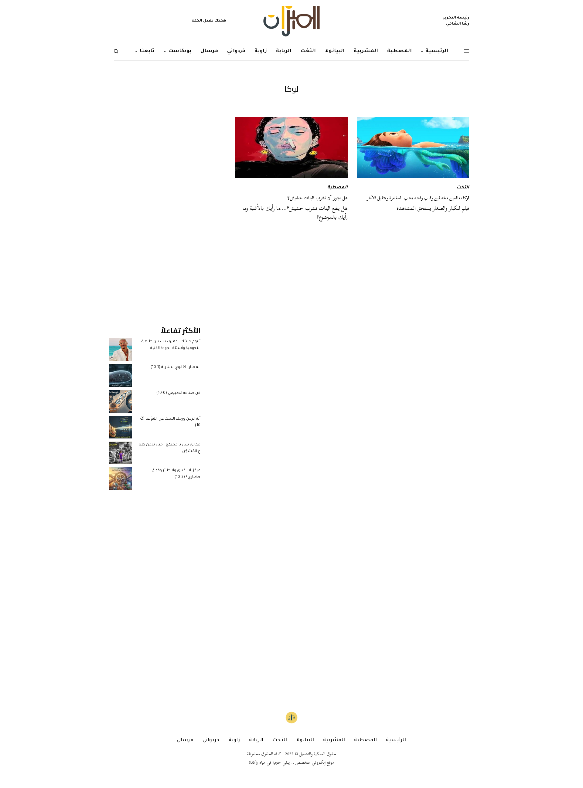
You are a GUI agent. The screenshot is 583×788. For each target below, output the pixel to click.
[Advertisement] (154, 208)
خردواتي (211, 740)
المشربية (334, 740)
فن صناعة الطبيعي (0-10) (178, 393)
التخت (462, 187)
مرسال (185, 740)
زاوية (234, 740)
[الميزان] (291, 21)
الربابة (256, 740)
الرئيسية (396, 740)
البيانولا (305, 740)
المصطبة (337, 187)
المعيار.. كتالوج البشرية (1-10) (175, 367)
